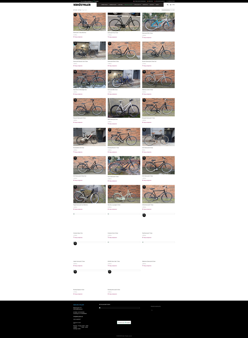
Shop (80, 9)
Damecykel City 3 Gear (113, 32)
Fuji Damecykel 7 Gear (147, 233)
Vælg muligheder (78, 36)
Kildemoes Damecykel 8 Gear (148, 261)
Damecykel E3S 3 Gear (147, 33)
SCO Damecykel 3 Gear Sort (79, 175)
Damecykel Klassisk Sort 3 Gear (80, 61)
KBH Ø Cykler (122, 335)
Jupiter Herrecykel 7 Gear (79, 261)
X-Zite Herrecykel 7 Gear (147, 204)
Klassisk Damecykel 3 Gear (79, 118)
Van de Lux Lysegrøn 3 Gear (114, 204)
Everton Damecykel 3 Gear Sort (149, 61)
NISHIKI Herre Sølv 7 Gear (114, 261)
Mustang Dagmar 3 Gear (78, 289)
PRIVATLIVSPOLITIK (156, 306)
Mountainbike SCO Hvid (78, 147)
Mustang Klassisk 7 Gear (113, 147)
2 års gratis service (160, 1)
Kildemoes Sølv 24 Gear (147, 89)
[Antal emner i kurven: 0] (152, 310)
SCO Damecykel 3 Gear (147, 147)
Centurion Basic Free (78, 233)
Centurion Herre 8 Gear (113, 233)
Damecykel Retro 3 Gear (113, 61)
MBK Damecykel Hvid (112, 119)
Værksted (150, 1)
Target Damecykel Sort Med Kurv (80, 204)
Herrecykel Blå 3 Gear (113, 89)
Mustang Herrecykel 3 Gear (114, 289)
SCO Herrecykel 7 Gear (147, 175)
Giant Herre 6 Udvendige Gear (80, 89)
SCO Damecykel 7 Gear (113, 176)
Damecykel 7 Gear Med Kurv (79, 32)
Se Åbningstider (171, 1)
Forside (75, 9)
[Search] (168, 5)
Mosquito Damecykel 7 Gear (148, 118)
